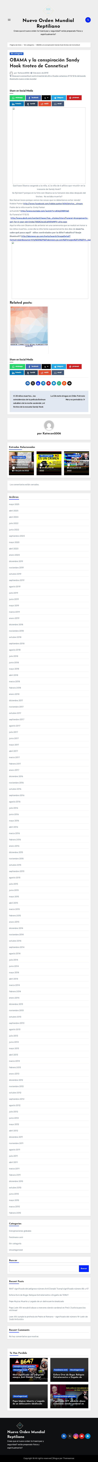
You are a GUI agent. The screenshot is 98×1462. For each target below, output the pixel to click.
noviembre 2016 (16, 783)
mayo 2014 (14, 972)
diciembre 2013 (16, 1004)
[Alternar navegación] (9, 19)
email (59, 104)
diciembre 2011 (16, 1137)
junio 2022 (14, 530)
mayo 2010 (14, 1200)
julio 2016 (13, 808)
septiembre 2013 (16, 1023)
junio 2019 (14, 599)
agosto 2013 (14, 1029)
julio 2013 (13, 1036)
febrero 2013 (15, 1067)
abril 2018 (13, 675)
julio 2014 (13, 960)
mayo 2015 (14, 896)
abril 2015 (13, 903)
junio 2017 (14, 738)
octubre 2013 (15, 1017)
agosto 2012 (14, 1105)
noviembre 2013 (16, 1010)
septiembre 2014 (16, 947)
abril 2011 (13, 1162)
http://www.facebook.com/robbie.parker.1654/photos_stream (53, 203)
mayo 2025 (14, 504)
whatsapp (19, 97)
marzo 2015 (14, 909)
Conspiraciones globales (20, 1231)
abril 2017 (13, 751)
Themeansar (68, 1458)
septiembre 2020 (17, 536)
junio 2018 (14, 662)
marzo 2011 (14, 1169)
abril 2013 (13, 1055)
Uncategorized (16, 1250)
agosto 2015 (14, 878)
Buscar (13, 1260)
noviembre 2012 (16, 1086)
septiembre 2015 (16, 871)
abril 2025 (13, 511)
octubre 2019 (15, 574)
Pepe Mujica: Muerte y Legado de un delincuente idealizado (36, 1301)
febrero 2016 (15, 840)
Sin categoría (16, 54)
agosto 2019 (14, 586)
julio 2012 (13, 1112)
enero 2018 (14, 694)
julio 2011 (13, 1156)
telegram (60, 97)
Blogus (56, 1458)
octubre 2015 (15, 865)
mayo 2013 (14, 1048)
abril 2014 (13, 979)
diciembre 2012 (16, 1080)
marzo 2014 (14, 985)
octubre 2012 (15, 1093)
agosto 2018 (14, 650)
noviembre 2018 (16, 631)
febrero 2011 (15, 1175)
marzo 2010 (14, 1206)
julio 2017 (13, 732)
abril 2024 (13, 517)
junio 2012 (14, 1118)
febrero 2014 (15, 991)
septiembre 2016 (16, 795)
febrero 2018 (15, 688)
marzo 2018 (14, 681)
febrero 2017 (15, 764)
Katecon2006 (23, 73)
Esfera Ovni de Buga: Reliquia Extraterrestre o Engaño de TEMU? (38, 1295)
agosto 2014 (14, 953)
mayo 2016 (14, 821)
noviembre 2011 (16, 1143)
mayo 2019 (14, 605)
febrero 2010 (15, 1213)
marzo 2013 (14, 1061)
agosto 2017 (14, 726)
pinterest (75, 97)
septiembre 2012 (16, 1099)
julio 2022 (13, 523)
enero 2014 (14, 998)
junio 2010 (14, 1194)
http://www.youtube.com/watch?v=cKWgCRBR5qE (45, 211)
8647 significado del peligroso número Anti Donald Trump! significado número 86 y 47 (49, 1289)
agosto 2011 (14, 1150)
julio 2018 (13, 656)
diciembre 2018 (16, 624)
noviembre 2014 (16, 934)
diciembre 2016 (16, 776)
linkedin (18, 104)
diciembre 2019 (16, 561)
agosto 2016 (14, 802)
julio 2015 (13, 884)
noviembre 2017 (16, 707)
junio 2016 (14, 814)
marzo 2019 (14, 612)
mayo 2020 (14, 542)
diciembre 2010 (16, 1181)
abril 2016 (13, 827)
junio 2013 (14, 1042)
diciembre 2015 (16, 852)
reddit (46, 104)
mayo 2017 (14, 745)
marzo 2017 (14, 757)
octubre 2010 (15, 1188)
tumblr (32, 104)
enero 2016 (14, 846)
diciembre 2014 (16, 928)
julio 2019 (13, 593)
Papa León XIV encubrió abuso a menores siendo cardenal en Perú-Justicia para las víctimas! (69, 1403)
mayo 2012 (14, 1124)
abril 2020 (13, 549)
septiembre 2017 (16, 719)
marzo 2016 (14, 833)
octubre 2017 (15, 713)
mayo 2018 (14, 669)
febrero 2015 (15, 915)
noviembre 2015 (16, 859)
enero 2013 (14, 1074)
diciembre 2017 (16, 700)
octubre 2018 (15, 637)
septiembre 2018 (16, 643)
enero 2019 (14, 618)
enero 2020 (14, 555)
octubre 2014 (15, 941)
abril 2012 (13, 1131)
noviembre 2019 (16, 568)
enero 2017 (14, 770)
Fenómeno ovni (16, 1237)
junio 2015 (14, 890)
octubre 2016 (15, 789)
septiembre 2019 (16, 580)
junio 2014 (14, 966)
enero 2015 (14, 922)
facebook (35, 97)
